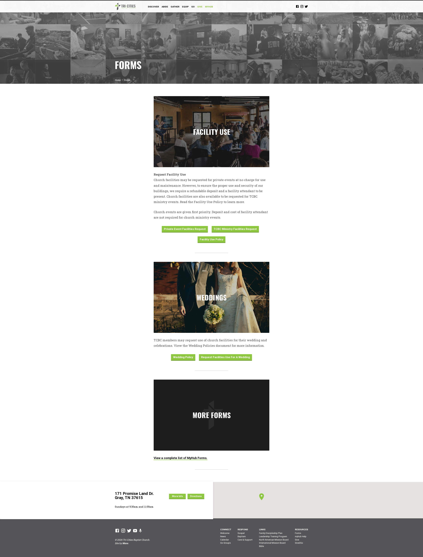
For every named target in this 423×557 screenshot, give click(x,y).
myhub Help (300, 536)
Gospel (241, 533)
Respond (243, 529)
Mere (125, 543)
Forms (127, 80)
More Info (177, 496)
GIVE (199, 6)
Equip (185, 6)
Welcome (224, 533)
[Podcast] (140, 531)
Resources (301, 529)
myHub (209, 6)
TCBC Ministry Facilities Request (235, 229)
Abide (165, 6)
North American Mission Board (273, 539)
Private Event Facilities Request (185, 229)
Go (193, 6)
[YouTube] (135, 530)
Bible (261, 546)
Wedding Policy (183, 357)
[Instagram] (302, 6)
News (223, 536)
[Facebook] (297, 6)
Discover (153, 6)
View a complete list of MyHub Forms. (180, 458)
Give (297, 539)
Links (262, 529)
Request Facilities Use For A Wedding (225, 357)
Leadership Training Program (273, 536)
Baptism (242, 536)
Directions (196, 496)
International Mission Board (272, 543)
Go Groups (225, 543)
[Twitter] (306, 6)
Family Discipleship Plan (270, 533)
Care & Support (245, 539)
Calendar (224, 539)
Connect (225, 529)
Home (118, 80)
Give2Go (299, 543)
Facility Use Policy (211, 239)
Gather (175, 6)
